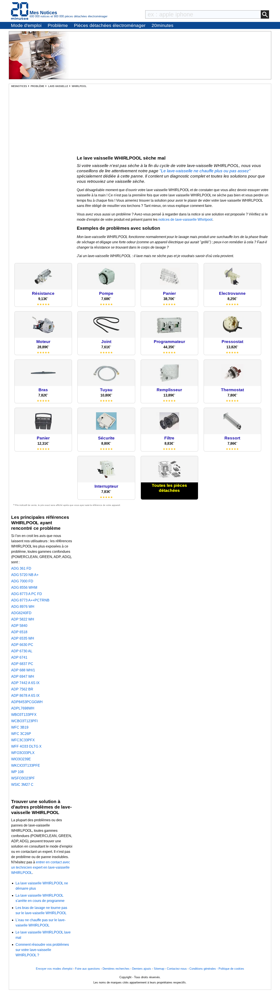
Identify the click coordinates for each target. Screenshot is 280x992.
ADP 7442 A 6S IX (25, 683)
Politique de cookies (231, 968)
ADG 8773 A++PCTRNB (30, 600)
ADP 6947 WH (22, 676)
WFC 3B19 (19, 727)
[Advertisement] (140, 120)
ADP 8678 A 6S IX (25, 695)
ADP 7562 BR (22, 689)
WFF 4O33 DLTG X (26, 746)
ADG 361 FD (21, 568)
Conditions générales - (204, 968)
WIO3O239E (21, 759)
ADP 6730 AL (21, 651)
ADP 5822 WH (22, 619)
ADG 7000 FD (22, 581)
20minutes (162, 25)
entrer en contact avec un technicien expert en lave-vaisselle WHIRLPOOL (40, 867)
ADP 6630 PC (22, 645)
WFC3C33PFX (23, 740)
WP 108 (17, 772)
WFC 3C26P (21, 734)
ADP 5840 (19, 626)
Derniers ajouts (141, 968)
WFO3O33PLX (23, 753)
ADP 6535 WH (22, 638)
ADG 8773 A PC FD (26, 594)
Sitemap (159, 968)
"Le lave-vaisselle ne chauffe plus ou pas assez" (204, 171)
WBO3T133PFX (24, 714)
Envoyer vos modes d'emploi (54, 968)
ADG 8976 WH (22, 606)
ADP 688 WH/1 (23, 670)
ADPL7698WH (22, 708)
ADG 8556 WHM (24, 587)
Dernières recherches (116, 968)
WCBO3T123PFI (24, 721)
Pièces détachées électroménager (109, 25)
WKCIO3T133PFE (25, 765)
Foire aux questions (87, 968)
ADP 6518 (19, 632)
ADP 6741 (19, 657)
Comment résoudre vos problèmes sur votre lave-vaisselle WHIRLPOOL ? (42, 950)
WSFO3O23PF (23, 778)
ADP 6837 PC (22, 664)
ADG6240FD (21, 613)
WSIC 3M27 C (22, 784)
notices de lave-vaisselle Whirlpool (185, 219)
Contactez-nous (177, 968)
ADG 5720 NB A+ (24, 575)
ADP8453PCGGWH (27, 702)
